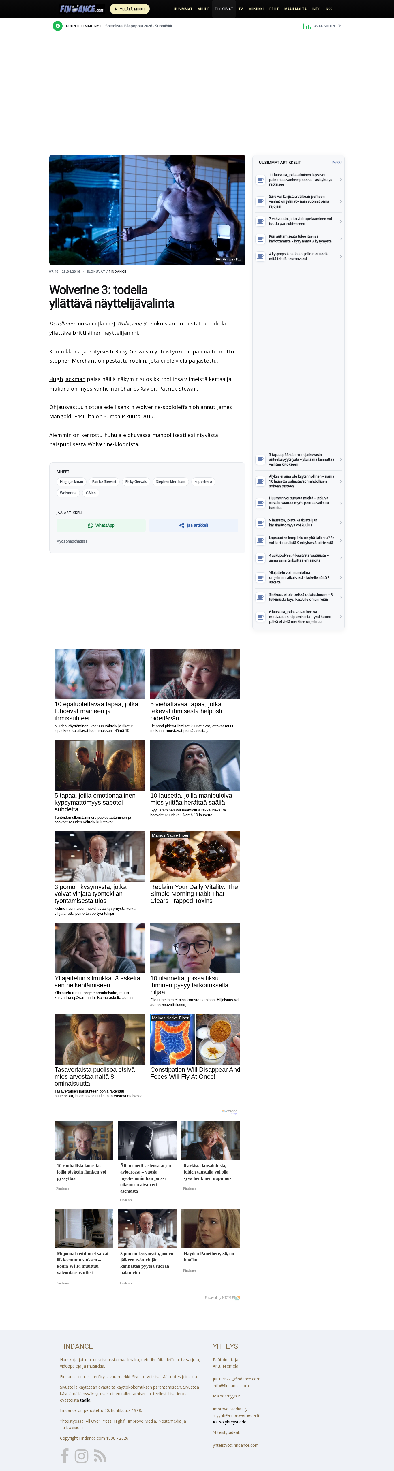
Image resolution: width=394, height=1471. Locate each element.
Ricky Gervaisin (134, 351)
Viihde (204, 9)
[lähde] (106, 323)
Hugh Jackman (67, 379)
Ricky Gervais (136, 481)
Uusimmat (183, 9)
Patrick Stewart (178, 388)
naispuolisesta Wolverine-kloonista (93, 444)
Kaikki (337, 162)
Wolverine (68, 492)
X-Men (91, 492)
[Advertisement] (298, 357)
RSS (329, 9)
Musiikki (256, 9)
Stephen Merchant (72, 360)
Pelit (274, 9)
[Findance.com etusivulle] (82, 9)
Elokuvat (224, 9)
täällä (85, 1400)
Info (316, 9)
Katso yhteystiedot (230, 1422)
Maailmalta (295, 9)
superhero (203, 481)
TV (241, 9)
